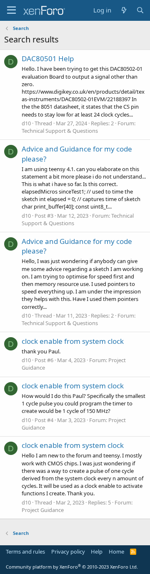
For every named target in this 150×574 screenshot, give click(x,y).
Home (116, 551)
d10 (26, 123)
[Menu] (11, 10)
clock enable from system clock (73, 341)
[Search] (140, 10)
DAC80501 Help (48, 58)
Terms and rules (25, 551)
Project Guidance (43, 510)
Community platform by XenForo (72, 567)
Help (96, 551)
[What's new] (123, 10)
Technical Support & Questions (60, 130)
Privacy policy (68, 551)
